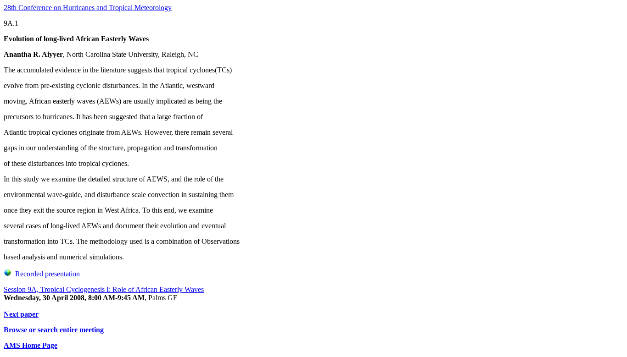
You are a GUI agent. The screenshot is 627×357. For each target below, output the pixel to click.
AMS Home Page (30, 345)
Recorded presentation (45, 274)
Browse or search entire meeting (54, 330)
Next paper (21, 314)
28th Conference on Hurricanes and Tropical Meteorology (88, 7)
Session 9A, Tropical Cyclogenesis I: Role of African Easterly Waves (104, 289)
